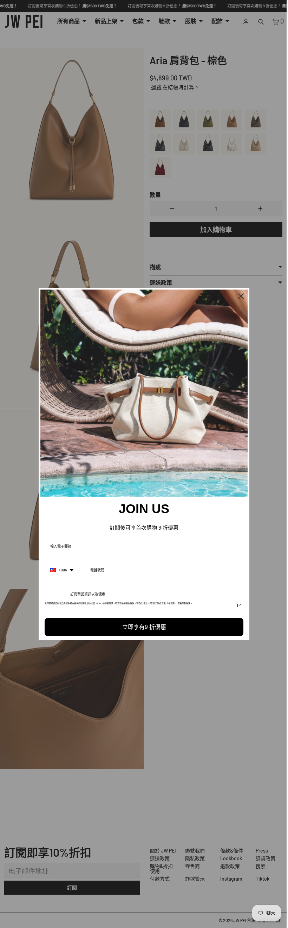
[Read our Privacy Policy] (237, 605)
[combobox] (60, 570)
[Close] (239, 296)
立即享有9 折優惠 (142, 627)
